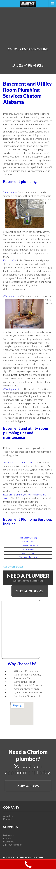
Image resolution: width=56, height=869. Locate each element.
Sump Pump (28, 549)
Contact (7, 818)
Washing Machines (28, 557)
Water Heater (28, 553)
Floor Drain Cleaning (28, 537)
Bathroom (8, 835)
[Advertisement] (28, 25)
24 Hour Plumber (12, 844)
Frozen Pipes (28, 541)
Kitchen (7, 838)
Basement (8, 841)
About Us (8, 815)
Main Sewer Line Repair (28, 545)
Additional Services (13, 566)
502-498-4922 (30, 591)
